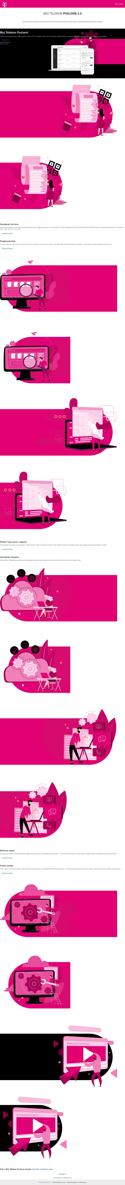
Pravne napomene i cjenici (59, 1182)
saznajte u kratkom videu (42, 1169)
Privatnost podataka (72, 1182)
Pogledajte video (7, 233)
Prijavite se (5, 40)
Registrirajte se (4, 44)
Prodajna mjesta (82, 1182)
